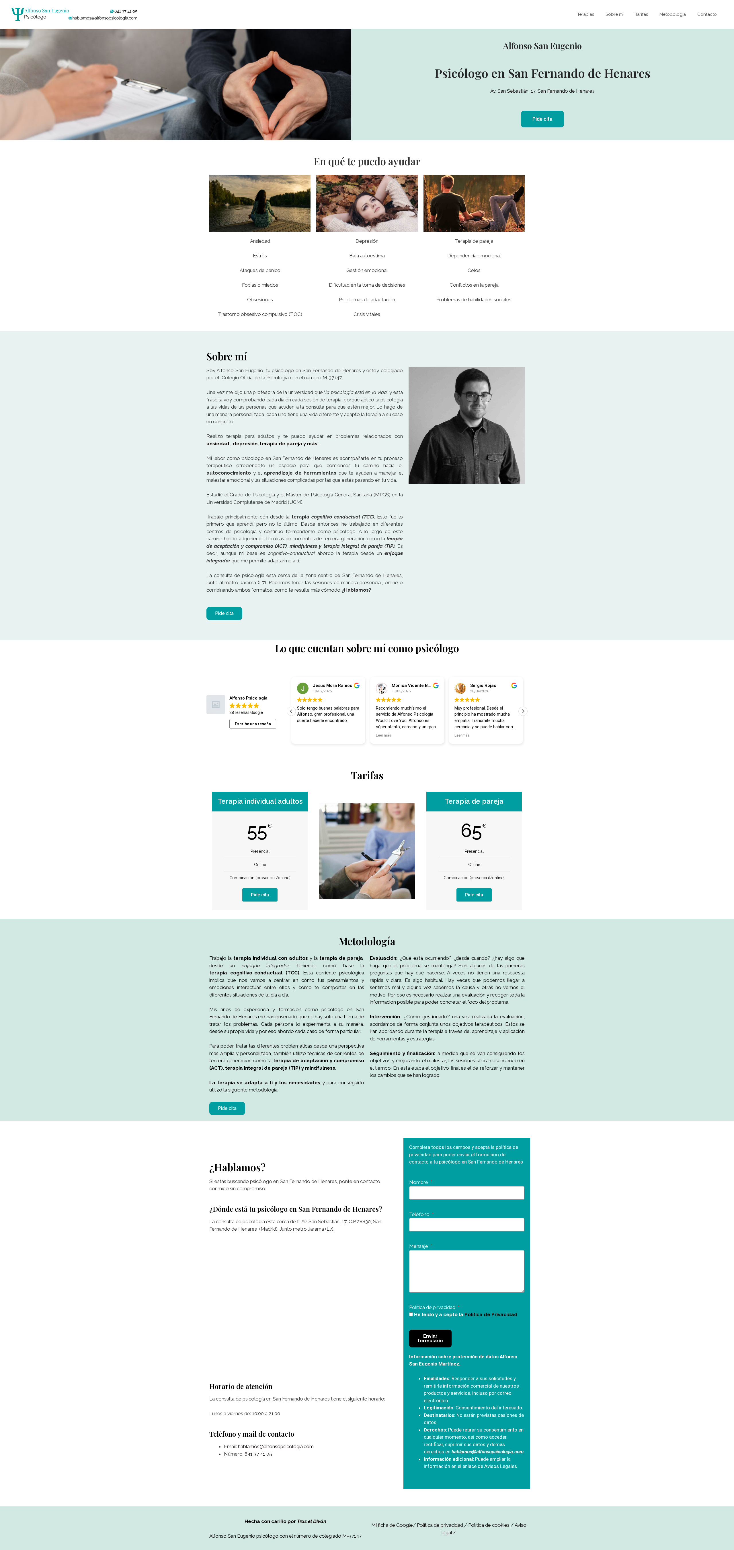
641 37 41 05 (258, 1454)
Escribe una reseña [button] (253, 724)
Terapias (585, 14)
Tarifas (641, 14)
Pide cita (260, 895)
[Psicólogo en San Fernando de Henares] (74, 14)
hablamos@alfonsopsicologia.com (276, 1446)
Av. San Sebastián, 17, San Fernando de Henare (541, 91)
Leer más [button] (383, 735)
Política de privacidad (432, 1307)
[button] (542, 119)
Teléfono (420, 1214)
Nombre (419, 1182)
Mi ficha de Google (392, 1525)
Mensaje (419, 1246)
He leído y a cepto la (466, 1314)
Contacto (707, 14)
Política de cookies (488, 1525)
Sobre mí (615, 14)
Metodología (672, 14)
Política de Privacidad (491, 1314)
